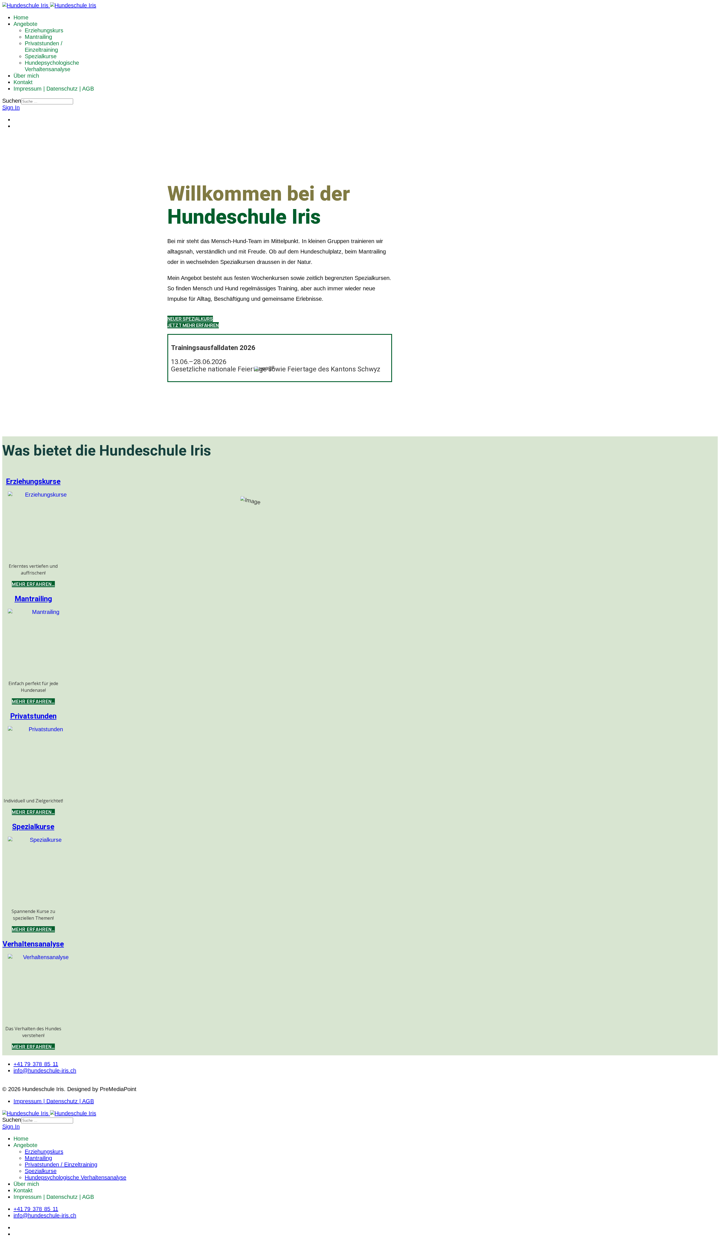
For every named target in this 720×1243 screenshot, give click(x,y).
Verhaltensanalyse (33, 944)
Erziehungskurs (44, 30)
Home (21, 17)
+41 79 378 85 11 (36, 1064)
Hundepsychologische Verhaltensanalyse (52, 66)
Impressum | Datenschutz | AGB (54, 89)
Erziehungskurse (33, 481)
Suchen (11, 101)
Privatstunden (33, 716)
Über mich (26, 76)
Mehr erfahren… (33, 584)
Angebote (25, 24)
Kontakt (23, 82)
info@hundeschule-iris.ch (45, 1070)
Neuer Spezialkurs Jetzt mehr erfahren (193, 322)
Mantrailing (38, 37)
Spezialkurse (41, 56)
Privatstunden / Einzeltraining (43, 46)
